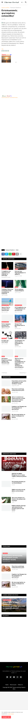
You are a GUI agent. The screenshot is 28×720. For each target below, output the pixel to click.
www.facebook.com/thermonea (10, 97)
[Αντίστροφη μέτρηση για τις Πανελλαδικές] (6, 484)
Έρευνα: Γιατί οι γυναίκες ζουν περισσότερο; (6, 309)
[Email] (17, 254)
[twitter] (10, 677)
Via (2, 49)
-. (7, 96)
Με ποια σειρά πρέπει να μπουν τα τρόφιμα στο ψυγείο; (18, 416)
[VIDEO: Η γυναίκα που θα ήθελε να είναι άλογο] (6, 492)
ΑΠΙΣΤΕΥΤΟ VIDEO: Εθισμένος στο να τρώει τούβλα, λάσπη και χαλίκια (19, 475)
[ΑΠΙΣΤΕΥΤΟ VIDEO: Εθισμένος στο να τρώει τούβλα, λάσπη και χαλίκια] (6, 476)
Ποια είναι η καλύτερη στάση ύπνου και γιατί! (18, 389)
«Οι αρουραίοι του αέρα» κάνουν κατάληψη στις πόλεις (20, 342)
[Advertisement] (14, 77)
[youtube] (14, 677)
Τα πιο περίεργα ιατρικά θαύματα (19, 290)
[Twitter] (6, 254)
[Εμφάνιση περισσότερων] (20, 254)
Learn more (11, 713)
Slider (17, 250)
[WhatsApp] (10, 254)
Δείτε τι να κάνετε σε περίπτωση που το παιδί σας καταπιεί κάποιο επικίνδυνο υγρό (18, 399)
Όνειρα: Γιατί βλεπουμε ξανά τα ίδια (20, 325)
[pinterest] (21, 677)
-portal (6, 54)
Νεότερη (4, 372)
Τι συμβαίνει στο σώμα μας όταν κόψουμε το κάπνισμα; (6, 273)
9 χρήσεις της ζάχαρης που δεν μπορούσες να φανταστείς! (19, 408)
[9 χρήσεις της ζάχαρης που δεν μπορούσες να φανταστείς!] (6, 409)
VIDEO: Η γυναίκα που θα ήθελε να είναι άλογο (18, 490)
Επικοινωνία (13, 684)
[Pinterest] (13, 254)
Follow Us (20, 684)
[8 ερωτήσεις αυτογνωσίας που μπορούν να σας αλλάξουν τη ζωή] (6, 383)
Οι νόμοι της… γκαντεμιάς (5, 341)
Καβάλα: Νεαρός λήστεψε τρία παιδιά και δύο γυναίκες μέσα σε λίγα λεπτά (19, 508)
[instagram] (17, 677)
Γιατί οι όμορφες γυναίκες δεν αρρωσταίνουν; (6, 325)
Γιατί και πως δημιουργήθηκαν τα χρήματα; (20, 273)
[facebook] (7, 677)
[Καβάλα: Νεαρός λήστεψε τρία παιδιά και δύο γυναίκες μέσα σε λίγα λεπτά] (6, 508)
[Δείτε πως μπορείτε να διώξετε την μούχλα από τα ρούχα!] (6, 500)
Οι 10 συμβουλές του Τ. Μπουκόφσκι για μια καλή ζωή (20, 309)
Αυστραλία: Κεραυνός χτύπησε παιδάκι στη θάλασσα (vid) (7, 360)
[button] (2, 2)
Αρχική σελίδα (5, 7)
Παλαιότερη (22, 372)
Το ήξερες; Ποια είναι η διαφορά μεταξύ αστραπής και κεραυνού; (7, 291)
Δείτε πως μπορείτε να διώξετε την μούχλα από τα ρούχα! (18, 499)
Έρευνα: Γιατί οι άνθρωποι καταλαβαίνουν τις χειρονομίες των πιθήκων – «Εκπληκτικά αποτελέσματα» (20, 363)
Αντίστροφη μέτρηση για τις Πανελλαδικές (18, 482)
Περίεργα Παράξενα (15, 7)
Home (6, 684)
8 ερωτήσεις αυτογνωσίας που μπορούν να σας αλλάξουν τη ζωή (19, 382)
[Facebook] (3, 254)
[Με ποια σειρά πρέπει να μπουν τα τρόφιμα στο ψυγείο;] (6, 417)
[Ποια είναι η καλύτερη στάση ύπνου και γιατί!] (6, 391)
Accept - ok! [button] (6, 717)
